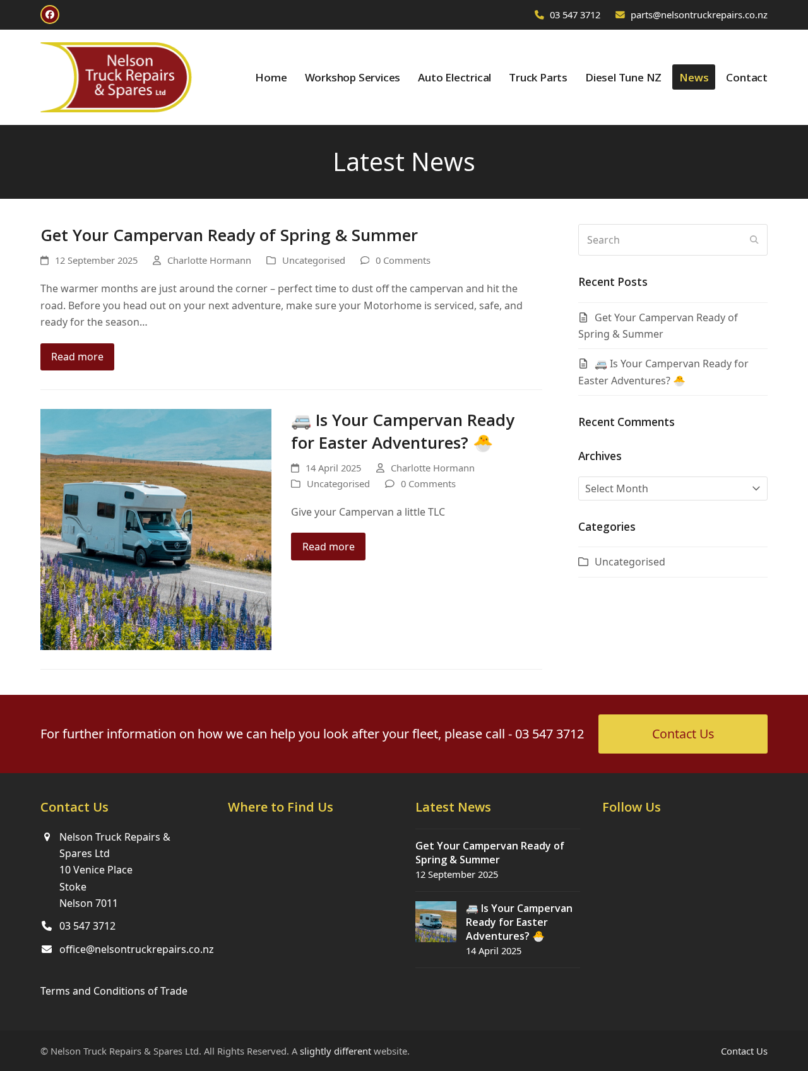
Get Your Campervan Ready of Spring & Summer (229, 234)
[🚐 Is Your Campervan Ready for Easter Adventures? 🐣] (155, 528)
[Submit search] (754, 240)
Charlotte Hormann (209, 260)
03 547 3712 (575, 14)
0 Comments (403, 260)
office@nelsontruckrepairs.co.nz (136, 949)
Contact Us (744, 1050)
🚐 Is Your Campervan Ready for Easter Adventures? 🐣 (402, 431)
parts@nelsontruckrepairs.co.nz (699, 14)
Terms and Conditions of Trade (113, 991)
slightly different (335, 1050)
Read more (77, 357)
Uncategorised (313, 260)
